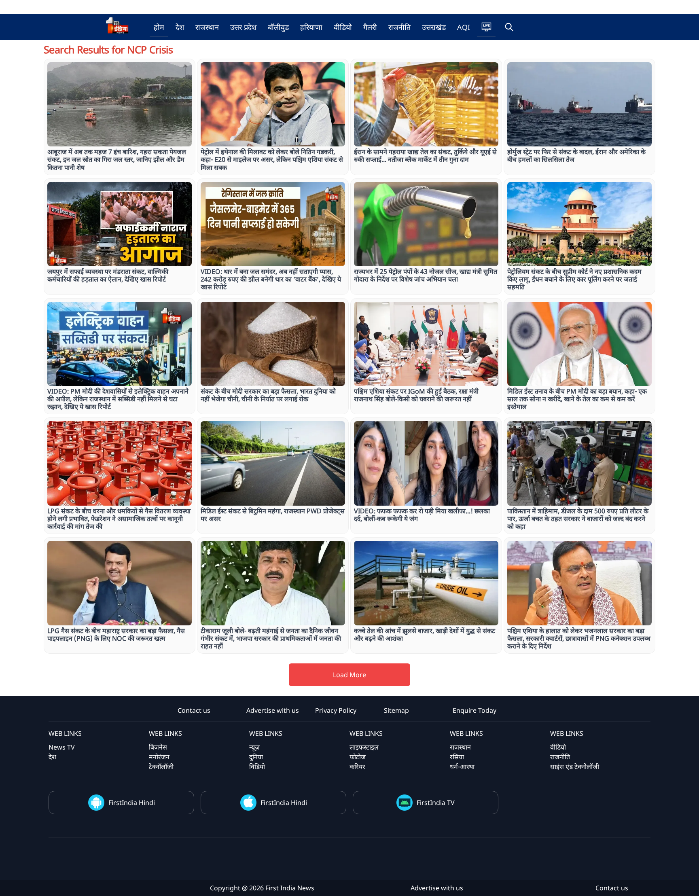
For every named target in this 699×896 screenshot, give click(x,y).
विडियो (257, 766)
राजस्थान (207, 27)
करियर (357, 766)
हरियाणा (311, 27)
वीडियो (343, 27)
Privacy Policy (335, 710)
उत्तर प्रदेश (243, 27)
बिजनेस (158, 747)
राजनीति (399, 27)
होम (159, 27)
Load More (349, 674)
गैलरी (370, 27)
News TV (62, 747)
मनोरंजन (159, 756)
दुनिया (256, 756)
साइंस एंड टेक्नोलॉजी (574, 766)
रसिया (457, 756)
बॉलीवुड (278, 27)
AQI (463, 27)
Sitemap (396, 710)
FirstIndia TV (436, 802)
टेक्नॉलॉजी (161, 766)
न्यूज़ (254, 747)
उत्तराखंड (434, 27)
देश (180, 27)
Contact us (194, 710)
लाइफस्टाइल (364, 747)
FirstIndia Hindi (131, 802)
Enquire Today (474, 710)
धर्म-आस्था (462, 766)
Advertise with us (272, 710)
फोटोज (358, 756)
